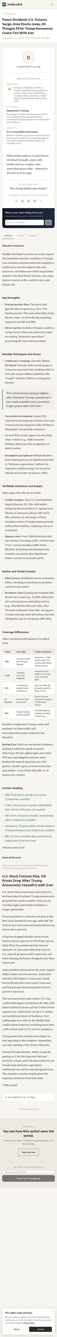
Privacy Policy (29, 1323)
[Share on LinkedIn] (34, 201)
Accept (40, 1329)
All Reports (10, 13)
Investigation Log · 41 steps (21, 1097)
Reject (16, 1329)
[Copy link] (40, 201)
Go (48, 222)
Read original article (30, 1109)
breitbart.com (11, 38)
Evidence (33, 235)
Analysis (8, 235)
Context (20, 235)
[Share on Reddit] (22, 201)
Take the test (28, 1152)
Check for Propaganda (28, 1178)
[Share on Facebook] (28, 201)
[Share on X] (16, 201)
